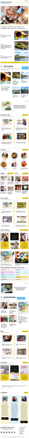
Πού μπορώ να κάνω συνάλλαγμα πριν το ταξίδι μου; (13, 325)
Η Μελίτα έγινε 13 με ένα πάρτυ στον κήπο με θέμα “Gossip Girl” (18, 191)
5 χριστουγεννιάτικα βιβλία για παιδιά (21, 345)
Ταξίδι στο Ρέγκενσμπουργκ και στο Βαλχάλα (6, 57)
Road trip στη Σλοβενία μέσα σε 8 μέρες (16, 96)
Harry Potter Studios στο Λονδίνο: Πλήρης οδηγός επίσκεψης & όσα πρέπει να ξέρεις (21, 129)
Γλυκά (24, 159)
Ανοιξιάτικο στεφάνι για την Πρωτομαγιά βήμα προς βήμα (20, 211)
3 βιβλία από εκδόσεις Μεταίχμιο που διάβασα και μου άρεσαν (7, 345)
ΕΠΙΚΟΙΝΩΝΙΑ (21, 428)
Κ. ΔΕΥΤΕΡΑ (17, 274)
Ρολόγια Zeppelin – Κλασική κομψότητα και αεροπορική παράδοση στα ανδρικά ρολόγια (25, 192)
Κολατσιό (5, 168)
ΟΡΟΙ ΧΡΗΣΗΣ (21, 431)
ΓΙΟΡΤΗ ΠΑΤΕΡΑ (18, 279)
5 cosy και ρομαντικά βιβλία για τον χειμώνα (7, 358)
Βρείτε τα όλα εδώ (15, 386)
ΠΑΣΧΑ (2, 272)
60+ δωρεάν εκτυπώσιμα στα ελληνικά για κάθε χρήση (24, 378)
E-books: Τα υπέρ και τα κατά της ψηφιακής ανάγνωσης (21, 358)
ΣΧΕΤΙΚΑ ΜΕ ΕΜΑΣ (22, 427)
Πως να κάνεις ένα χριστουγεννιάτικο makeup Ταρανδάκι (3, 193)
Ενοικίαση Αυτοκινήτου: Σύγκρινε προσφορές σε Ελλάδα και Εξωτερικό (20, 107)
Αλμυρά (14, 159)
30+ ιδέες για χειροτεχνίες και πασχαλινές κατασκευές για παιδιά (6, 129)
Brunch (5, 159)
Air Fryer (14, 168)
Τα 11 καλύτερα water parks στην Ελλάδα (6, 36)
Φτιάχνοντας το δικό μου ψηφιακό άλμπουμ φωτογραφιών (20, 288)
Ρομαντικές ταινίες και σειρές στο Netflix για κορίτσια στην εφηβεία (10, 193)
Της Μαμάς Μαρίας (24, 168)
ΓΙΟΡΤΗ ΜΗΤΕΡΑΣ (4, 279)
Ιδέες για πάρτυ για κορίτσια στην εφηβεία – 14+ (25, 183)
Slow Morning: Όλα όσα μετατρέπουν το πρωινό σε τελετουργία (14, 237)
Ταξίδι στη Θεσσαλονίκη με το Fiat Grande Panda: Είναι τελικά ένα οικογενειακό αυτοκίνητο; (6, 47)
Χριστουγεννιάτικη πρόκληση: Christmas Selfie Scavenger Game (21, 226)
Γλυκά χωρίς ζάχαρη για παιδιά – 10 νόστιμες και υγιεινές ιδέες (21, 142)
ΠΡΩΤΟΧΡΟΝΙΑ (18, 269)
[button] (26, 3)
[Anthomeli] (6, 3)
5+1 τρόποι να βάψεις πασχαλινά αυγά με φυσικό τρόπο (21, 265)
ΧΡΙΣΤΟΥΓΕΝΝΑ (3, 269)
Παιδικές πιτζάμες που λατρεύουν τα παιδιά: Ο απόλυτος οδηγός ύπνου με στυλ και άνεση (7, 143)
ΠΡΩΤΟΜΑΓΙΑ (18, 272)
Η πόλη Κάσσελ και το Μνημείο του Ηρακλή (24, 96)
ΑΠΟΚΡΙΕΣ (2, 274)
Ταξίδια (15, 409)
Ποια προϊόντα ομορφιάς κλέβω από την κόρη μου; (18, 183)
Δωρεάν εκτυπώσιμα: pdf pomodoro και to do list (6, 226)
